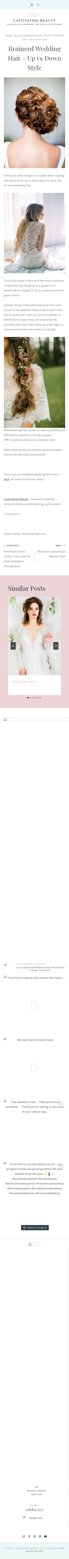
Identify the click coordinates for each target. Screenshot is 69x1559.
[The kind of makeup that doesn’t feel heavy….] (34, 1005)
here (6, 479)
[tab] (28, 698)
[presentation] (34, 636)
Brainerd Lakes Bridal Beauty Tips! (51, 551)
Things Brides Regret (24, 681)
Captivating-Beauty (16, 499)
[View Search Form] (38, 5)
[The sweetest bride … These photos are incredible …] (34, 1130)
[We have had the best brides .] (34, 1068)
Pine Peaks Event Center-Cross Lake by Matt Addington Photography (17, 556)
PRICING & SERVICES (36, 1490)
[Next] (55, 646)
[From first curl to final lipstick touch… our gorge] (34, 1192)
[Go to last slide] (13, 646)
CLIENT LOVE (37, 1494)
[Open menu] (32, 4)
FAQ (37, 1487)
